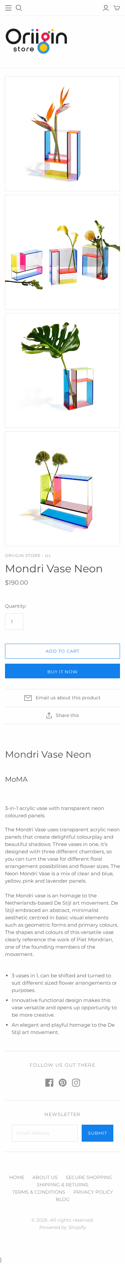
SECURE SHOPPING (89, 1177)
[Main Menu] (8, 8)
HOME (16, 1177)
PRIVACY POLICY (93, 1192)
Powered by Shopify (62, 1227)
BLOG (63, 1199)
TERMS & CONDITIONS (38, 1192)
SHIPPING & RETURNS (62, 1185)
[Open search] (19, 8)
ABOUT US (45, 1177)
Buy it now (62, 671)
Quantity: (15, 606)
